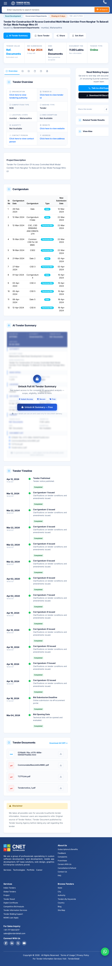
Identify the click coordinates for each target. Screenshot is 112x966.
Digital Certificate (11, 903)
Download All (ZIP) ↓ (58, 743)
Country (61, 903)
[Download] (60, 753)
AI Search (103, 9)
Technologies (19, 870)
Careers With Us (64, 864)
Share (62, 35)
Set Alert (79, 35)
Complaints (62, 857)
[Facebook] (106, 109)
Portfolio (30, 870)
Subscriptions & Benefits (68, 849)
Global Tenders (10, 891)
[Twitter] (18, 943)
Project (6, 895)
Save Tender (43, 35)
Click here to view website (52, 128)
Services (7, 870)
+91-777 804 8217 (11, 930)
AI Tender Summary (18, 35)
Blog (59, 906)
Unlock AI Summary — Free (38, 407)
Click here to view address (52, 138)
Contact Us (62, 872)
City (59, 891)
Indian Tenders (10, 888)
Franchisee (62, 860)
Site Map (61, 910)
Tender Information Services (15, 910)
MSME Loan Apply (11, 918)
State (60, 888)
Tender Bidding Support (13, 914)
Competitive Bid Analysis (14, 906)
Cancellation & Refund (67, 868)
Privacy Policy (83, 955)
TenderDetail (73, 959)
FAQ (59, 875)
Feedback (62, 853)
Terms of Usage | (68, 955)
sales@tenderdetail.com (14, 933)
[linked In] (12, 943)
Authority (61, 895)
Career (39, 870)
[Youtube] (24, 943)
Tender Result (9, 899)
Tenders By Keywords (67, 899)
